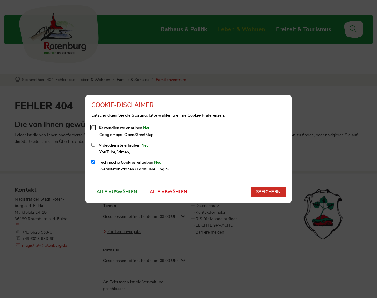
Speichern (268, 192)
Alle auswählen (117, 192)
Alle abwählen (168, 192)
